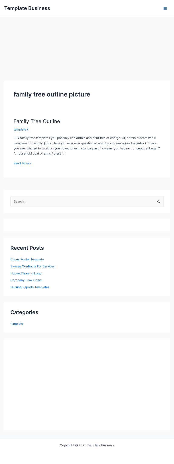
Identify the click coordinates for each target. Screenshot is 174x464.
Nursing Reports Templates (29, 287)
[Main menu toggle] (165, 8)
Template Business (27, 8)
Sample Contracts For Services (32, 266)
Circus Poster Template (27, 259)
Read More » (23, 163)
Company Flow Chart (25, 280)
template (20, 129)
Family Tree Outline (37, 121)
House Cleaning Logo (26, 273)
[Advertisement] (87, 49)
